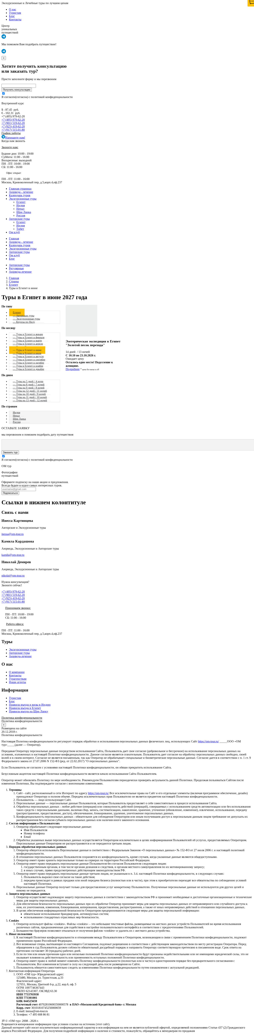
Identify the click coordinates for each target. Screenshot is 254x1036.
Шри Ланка (23, 212)
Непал (20, 208)
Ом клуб (14, 232)
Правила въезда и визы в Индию (30, 704)
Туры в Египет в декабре (30, 369)
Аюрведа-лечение (20, 271)
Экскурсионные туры (22, 198)
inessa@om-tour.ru (12, 534)
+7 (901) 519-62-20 (13, 123)
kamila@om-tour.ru (12, 554)
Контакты (15, 19)
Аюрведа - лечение (21, 192)
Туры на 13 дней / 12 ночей (31, 400)
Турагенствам (17, 678)
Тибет (20, 228)
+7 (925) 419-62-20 (13, 126)
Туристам (15, 12)
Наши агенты (17, 682)
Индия (20, 205)
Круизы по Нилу (25, 321)
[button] (3, 37)
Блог (12, 16)
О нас (12, 9)
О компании (17, 672)
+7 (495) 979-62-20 (13, 119)
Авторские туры (19, 218)
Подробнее (73, 369)
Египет (20, 202)
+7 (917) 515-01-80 (13, 129)
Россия (20, 215)
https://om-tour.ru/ (208, 741)
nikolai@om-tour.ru (13, 575)
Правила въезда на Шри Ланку (28, 711)
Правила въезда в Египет (25, 708)
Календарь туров (19, 195)
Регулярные (16, 268)
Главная (14, 238)
